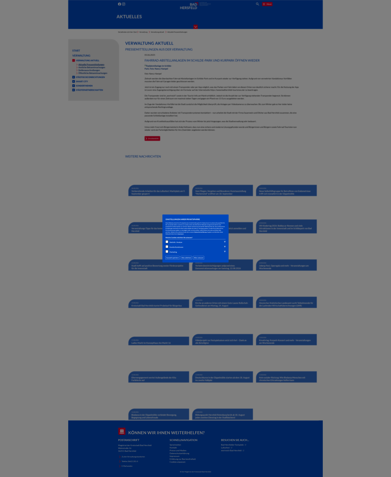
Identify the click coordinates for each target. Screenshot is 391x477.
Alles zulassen (198, 258)
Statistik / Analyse (176, 242)
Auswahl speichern (172, 258)
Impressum (181, 234)
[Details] (225, 241)
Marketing (173, 252)
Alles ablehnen (186, 258)
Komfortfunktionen (176, 247)
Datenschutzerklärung (200, 232)
